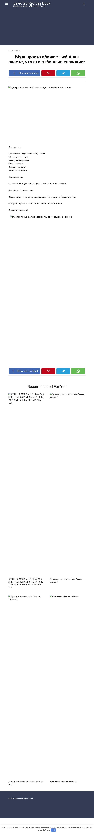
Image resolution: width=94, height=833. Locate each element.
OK (54, 830)
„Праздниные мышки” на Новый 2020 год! (25, 782)
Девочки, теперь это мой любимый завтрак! (66, 580)
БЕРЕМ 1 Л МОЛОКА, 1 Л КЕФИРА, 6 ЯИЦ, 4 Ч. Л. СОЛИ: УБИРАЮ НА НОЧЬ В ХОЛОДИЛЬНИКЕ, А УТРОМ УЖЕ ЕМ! (25, 583)
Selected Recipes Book (31, 3)
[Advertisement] (47, 26)
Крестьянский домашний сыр (63, 781)
